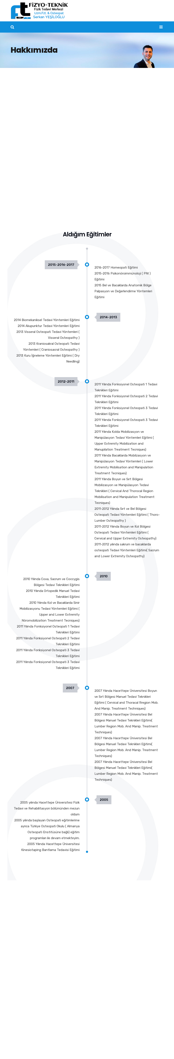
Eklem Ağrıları (24, 1019)
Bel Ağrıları (21, 987)
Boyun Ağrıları (24, 995)
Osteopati (101, 903)
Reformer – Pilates (107, 959)
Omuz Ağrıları (23, 1011)
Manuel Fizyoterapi (107, 911)
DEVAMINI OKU (105, 967)
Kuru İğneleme (104, 919)
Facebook (135, 1048)
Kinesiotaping (104, 943)
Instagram (155, 1048)
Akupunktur (102, 927)
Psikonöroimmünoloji (109, 935)
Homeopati (102, 951)
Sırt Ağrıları (22, 1003)
